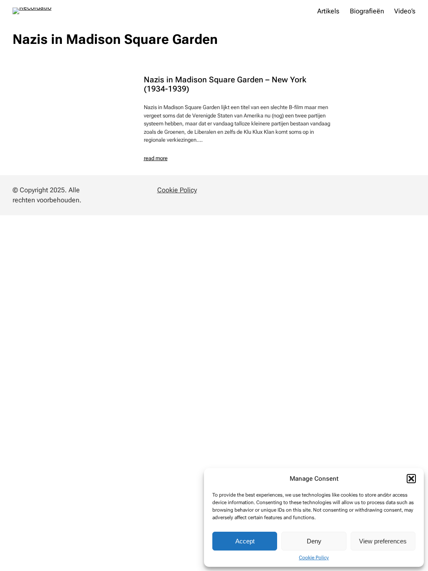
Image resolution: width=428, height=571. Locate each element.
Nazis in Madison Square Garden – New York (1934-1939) (225, 84)
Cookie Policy (314, 558)
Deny (314, 541)
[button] (411, 478)
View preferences (383, 541)
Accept (245, 541)
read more (156, 158)
